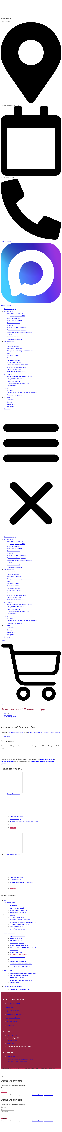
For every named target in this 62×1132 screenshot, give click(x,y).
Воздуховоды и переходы (15, 379)
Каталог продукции (10, 309)
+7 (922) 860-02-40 (6, 241)
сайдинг (57, 732)
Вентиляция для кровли (18, 961)
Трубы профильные (13, 318)
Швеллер (10, 325)
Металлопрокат (9, 311)
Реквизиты (10, 400)
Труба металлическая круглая (16, 327)
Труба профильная (36, 761)
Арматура (9, 1007)
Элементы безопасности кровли (17, 365)
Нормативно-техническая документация (19, 1059)
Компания (7, 397)
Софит (9, 353)
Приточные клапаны (13, 381)
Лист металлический (13, 323)
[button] (31, 473)
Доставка (10, 390)
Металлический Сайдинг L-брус (12, 718)
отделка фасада (49, 732)
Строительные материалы (13, 986)
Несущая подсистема (13, 360)
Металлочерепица (13, 346)
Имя (2, 1088)
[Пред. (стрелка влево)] (1, 1130)
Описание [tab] (7, 736)
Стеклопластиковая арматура (20, 989)
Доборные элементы (47, 759)
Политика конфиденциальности (16, 1062)
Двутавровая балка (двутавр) (16, 330)
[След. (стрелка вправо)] (2, 1130)
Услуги (6, 388)
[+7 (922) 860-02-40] (31, 239)
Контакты (7, 409)
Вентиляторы (11, 386)
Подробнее (13, 827)
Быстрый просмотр (13, 794)
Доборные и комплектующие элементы (20, 351)
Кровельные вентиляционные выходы (19, 376)
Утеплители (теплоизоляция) (16, 367)
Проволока (10, 334)
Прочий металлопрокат (14, 339)
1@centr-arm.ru (11, 1043)
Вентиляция (8, 374)
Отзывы (9, 402)
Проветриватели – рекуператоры (18, 383)
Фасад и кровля (9, 341)
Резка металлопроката (14, 395)
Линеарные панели (13, 358)
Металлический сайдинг (15, 348)
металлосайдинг (38, 732)
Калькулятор (11, 404)
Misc (5, 900)
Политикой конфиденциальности (42, 1095)
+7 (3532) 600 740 (11, 1035)
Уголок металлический (14, 320)
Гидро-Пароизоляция (14, 369)
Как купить (10, 407)
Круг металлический (13, 337)
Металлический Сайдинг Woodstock (21, 882)
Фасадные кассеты (13, 355)
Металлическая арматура (15, 313)
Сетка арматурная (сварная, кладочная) (19, 332)
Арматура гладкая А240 (17, 316)
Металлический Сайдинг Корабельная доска (24, 821)
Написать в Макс (11, 1041)
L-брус (30, 732)
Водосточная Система (14, 362)
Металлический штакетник (16, 372)
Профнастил (11, 344)
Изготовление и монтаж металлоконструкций (22, 393)
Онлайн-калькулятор (13, 1056)
